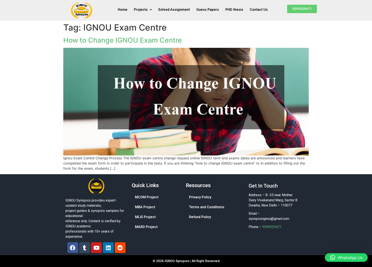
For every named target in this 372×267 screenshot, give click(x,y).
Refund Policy (200, 217)
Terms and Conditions (206, 207)
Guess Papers (207, 10)
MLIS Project (145, 217)
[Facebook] (72, 247)
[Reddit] (120, 247)
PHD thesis (234, 10)
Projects (141, 10)
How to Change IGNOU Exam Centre (122, 40)
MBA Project (145, 207)
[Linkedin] (108, 247)
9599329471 (272, 227)
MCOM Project (146, 197)
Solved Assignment (174, 10)
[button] (143, 10)
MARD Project (146, 227)
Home (122, 10)
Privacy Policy (200, 197)
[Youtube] (96, 247)
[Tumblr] (84, 247)
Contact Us (259, 10)
